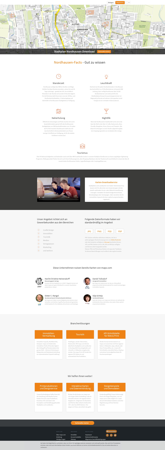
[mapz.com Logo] (39, 2)
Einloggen (111, 2)
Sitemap (73, 439)
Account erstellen (76, 437)
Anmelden (74, 435)
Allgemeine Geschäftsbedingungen (95, 439)
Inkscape (107, 242)
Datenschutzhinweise (91, 437)
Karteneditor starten (82, 423)
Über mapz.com (61, 435)
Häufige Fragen (60, 439)
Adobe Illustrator (116, 240)
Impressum (88, 435)
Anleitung (59, 437)
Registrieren (120, 2)
